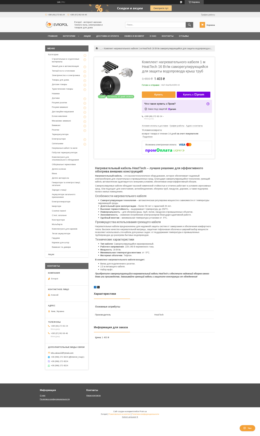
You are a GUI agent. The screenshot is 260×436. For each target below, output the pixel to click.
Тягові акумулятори (61, 233)
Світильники (57, 143)
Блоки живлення (59, 116)
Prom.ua (143, 411)
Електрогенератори (61, 201)
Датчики (56, 98)
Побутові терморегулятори (64, 152)
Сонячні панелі (59, 211)
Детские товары (59, 84)
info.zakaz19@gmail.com (62, 353)
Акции (87, 36)
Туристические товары (62, 89)
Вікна (54, 173)
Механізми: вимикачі (61, 121)
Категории (69, 36)
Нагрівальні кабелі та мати (64, 148)
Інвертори (56, 206)
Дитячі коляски (59, 169)
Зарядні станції (59, 190)
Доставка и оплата (107, 36)
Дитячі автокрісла (60, 178)
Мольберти (57, 224)
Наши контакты (93, 395)
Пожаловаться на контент (119, 414)
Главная (52, 36)
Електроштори (59, 139)
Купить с (188, 94)
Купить (158, 94)
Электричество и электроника (66, 75)
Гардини (56, 238)
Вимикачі (56, 125)
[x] (98, 287)
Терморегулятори (60, 134)
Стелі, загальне (59, 215)
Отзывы (184, 36)
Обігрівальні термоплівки (64, 164)
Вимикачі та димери (61, 247)
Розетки (55, 130)
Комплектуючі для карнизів (64, 229)
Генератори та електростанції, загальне (66, 183)
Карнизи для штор (60, 242)
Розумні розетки (59, 102)
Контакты (167, 36)
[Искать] (189, 25)
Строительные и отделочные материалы (65, 60)
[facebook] (95, 287)
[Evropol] (58, 28)
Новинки (56, 93)
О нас (153, 36)
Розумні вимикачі (60, 107)
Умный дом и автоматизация (65, 66)
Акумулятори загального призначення (63, 195)
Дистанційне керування (63, 111)
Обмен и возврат (134, 36)
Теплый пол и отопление (63, 71)
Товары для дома (60, 80)
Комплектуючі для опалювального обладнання (65, 158)
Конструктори (58, 220)
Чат (250, 428)
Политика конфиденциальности (55, 399)
